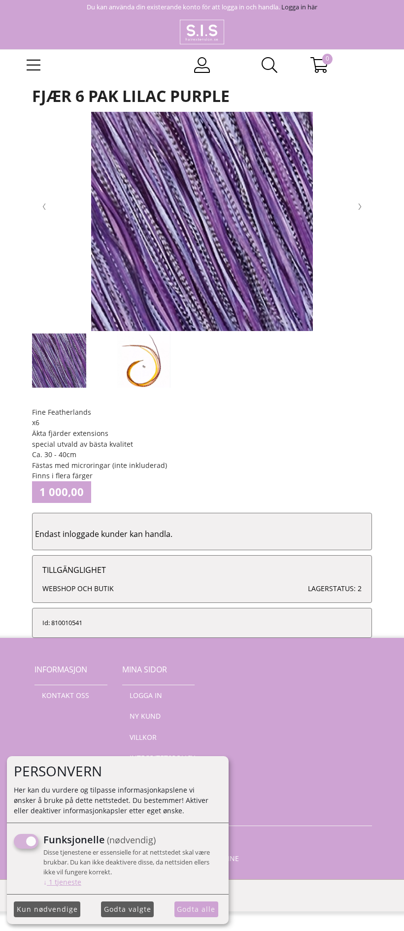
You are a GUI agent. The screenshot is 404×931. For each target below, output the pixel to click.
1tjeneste (62, 882)
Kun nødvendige (47, 909)
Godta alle (196, 909)
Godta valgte (127, 909)
